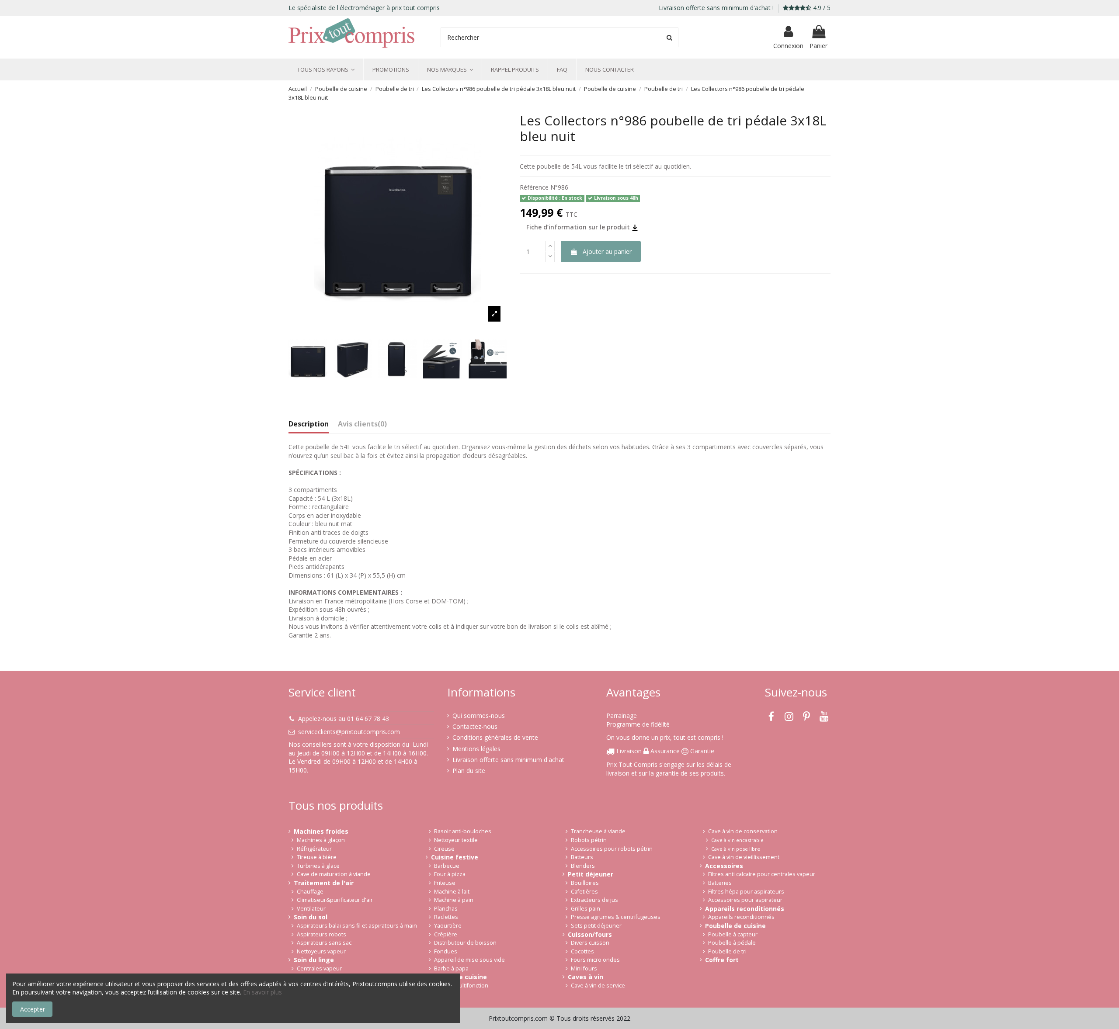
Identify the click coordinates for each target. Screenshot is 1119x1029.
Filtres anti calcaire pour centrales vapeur (761, 874)
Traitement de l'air (324, 883)
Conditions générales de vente (495, 737)
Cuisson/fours (590, 934)
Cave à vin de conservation (743, 831)
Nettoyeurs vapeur (321, 951)
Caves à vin (585, 977)
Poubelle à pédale (732, 942)
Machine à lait (451, 891)
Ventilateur (311, 908)
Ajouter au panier (607, 251)
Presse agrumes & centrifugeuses (615, 917)
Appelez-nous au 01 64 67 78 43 (343, 718)
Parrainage (621, 715)
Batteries (720, 883)
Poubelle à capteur (733, 934)
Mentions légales (476, 749)
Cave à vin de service (598, 985)
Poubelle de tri (727, 951)
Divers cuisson (590, 942)
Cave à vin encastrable (737, 840)
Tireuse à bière (317, 857)
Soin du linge (314, 960)
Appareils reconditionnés (744, 908)
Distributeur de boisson (465, 942)
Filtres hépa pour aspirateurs (746, 891)
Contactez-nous (474, 726)
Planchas (446, 908)
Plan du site (468, 770)
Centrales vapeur (319, 968)
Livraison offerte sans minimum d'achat (508, 759)
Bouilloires (585, 883)
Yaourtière (448, 925)
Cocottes (582, 951)
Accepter (32, 1009)
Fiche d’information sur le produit (579, 227)
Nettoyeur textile (456, 840)
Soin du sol (310, 917)
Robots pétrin (589, 840)
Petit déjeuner (590, 874)
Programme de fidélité (638, 724)
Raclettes (446, 917)
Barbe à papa (451, 968)
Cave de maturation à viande (334, 874)
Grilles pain (585, 908)
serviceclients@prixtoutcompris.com (349, 732)
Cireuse (444, 848)
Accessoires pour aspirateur (745, 900)
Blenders (583, 866)
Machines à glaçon (321, 840)
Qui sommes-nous (478, 715)
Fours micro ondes (595, 959)
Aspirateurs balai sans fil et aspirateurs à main (357, 925)
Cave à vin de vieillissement (743, 857)
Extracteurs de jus (594, 900)
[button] (325, 69)
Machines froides (321, 831)
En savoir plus (262, 992)
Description (308, 424)
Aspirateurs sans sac (324, 942)
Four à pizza (450, 874)
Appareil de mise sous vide (469, 959)
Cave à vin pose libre (735, 848)
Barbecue (446, 866)
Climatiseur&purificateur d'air (335, 900)
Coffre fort (722, 960)
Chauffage (310, 891)
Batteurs (582, 857)
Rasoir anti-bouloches (462, 831)
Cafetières (584, 891)
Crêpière (445, 934)
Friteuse (444, 883)
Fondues (445, 951)
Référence (534, 187)
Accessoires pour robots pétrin (612, 848)
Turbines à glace (318, 866)
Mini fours (584, 968)
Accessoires (724, 866)
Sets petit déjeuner (596, 925)
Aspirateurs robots (321, 934)
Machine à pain (453, 900)
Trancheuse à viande (598, 831)
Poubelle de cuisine (735, 926)
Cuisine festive (454, 857)
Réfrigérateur (314, 848)
